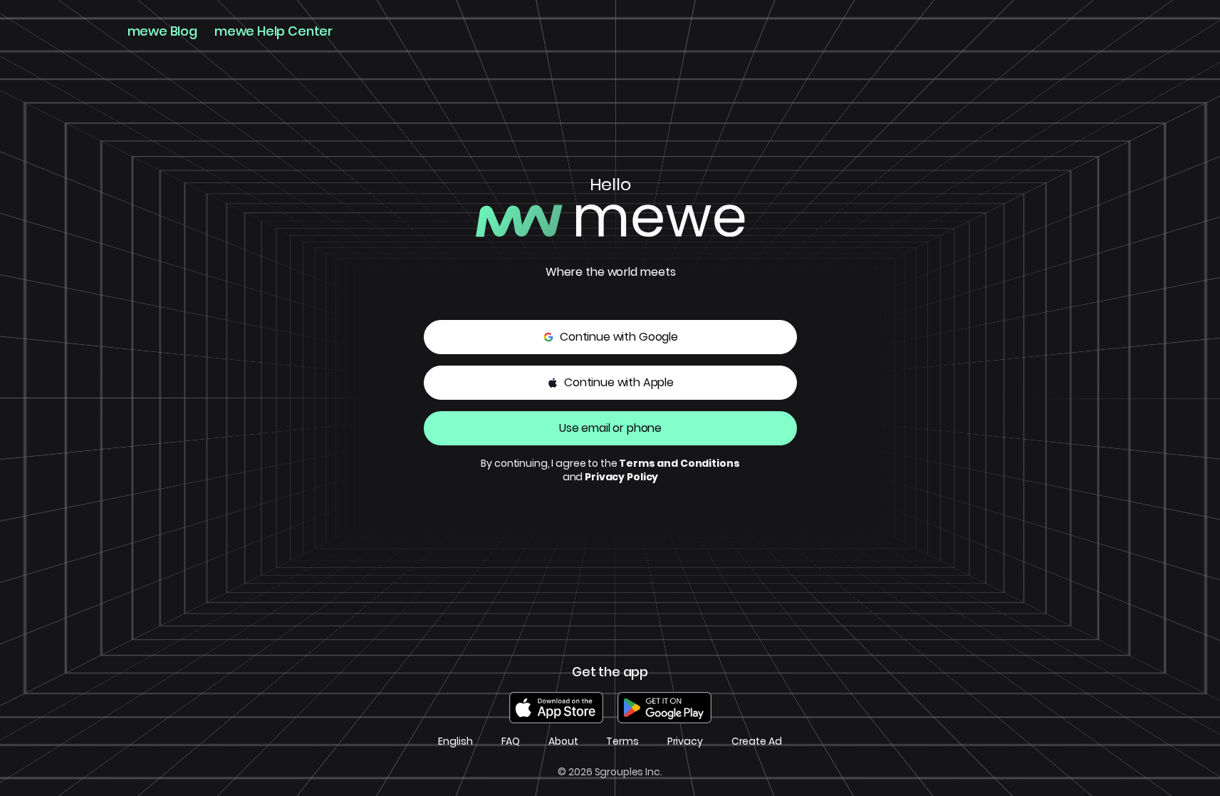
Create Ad (756, 741)
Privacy (685, 741)
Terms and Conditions (679, 463)
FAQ (511, 741)
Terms (622, 741)
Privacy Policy (621, 477)
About (563, 741)
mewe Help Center (273, 31)
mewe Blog (162, 31)
